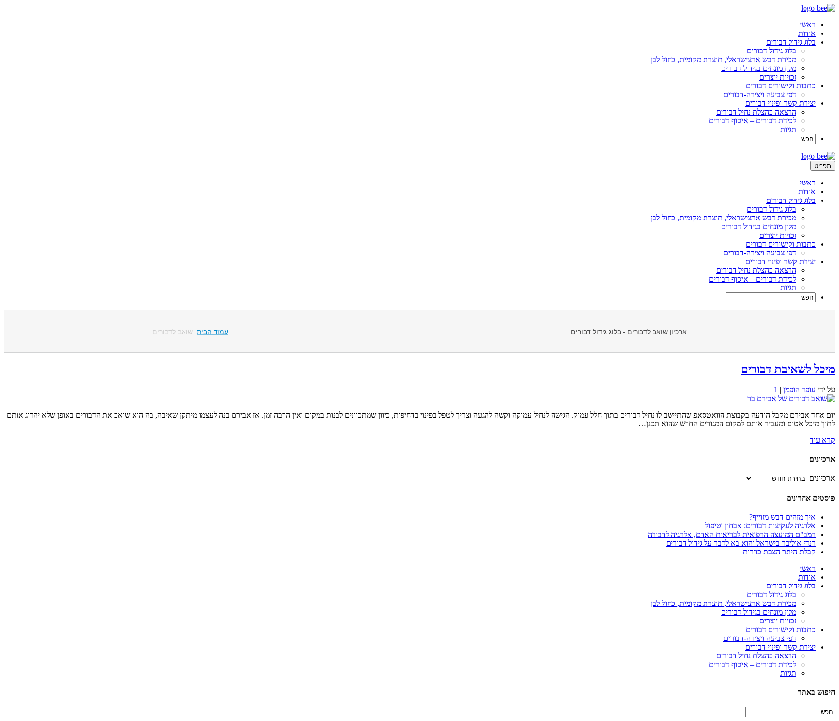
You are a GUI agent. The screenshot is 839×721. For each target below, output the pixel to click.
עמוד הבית (212, 331)
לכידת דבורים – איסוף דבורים (752, 121)
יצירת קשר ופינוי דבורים (780, 103)
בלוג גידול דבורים (791, 42)
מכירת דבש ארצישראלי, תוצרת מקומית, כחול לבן (723, 59)
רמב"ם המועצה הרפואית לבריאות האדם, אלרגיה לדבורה (732, 534)
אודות (807, 33)
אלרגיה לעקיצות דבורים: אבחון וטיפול (760, 525)
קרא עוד (822, 440)
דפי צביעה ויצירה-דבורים (759, 94)
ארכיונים (822, 478)
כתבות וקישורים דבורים (781, 86)
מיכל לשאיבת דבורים (788, 369)
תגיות (788, 129)
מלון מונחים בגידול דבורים (758, 68)
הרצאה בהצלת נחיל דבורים (756, 112)
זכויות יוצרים (777, 77)
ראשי (808, 24)
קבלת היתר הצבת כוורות (779, 552)
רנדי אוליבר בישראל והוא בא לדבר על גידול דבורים (741, 543)
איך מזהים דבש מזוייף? (782, 517)
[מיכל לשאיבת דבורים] (791, 398)
